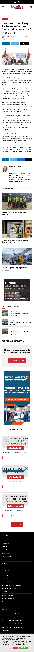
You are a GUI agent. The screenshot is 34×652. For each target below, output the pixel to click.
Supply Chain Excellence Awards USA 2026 (15, 452)
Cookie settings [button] (7, 648)
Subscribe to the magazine (9, 581)
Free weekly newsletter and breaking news (13, 585)
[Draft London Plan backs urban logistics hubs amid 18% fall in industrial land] (5, 331)
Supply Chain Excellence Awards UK (15, 510)
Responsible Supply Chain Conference (12, 627)
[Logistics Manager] (17, 7)
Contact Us (5, 578)
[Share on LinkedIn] (6, 43)
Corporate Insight (7, 556)
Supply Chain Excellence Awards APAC (12, 623)
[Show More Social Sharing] (30, 43)
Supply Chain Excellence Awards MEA (12, 620)
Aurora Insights (6, 553)
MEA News (4, 19)
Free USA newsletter (7, 592)
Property (4, 546)
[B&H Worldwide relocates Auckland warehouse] (17, 201)
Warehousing (5, 543)
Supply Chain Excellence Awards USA (12, 617)
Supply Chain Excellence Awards (10, 613)
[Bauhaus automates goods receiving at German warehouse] (17, 229)
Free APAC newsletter (8, 598)
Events (4, 560)
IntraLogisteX (5, 630)
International (5, 550)
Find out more (15, 458)
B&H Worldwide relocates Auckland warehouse (14, 213)
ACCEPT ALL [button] (23, 648)
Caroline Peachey (12, 37)
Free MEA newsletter (7, 595)
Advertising (5, 575)
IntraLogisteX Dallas (15, 481)
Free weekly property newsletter (11, 588)
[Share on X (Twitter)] (15, 43)
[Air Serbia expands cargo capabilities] (17, 256)
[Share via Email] (24, 43)
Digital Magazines (6, 563)
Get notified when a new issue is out (12, 602)
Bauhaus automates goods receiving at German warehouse (15, 241)
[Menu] (3, 7)
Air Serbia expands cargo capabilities (14, 268)
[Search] (30, 7)
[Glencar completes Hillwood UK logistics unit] (5, 313)
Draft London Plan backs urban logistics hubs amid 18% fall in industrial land (19, 333)
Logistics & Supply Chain (8, 539)
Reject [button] (15, 648)
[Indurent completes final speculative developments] (5, 322)
